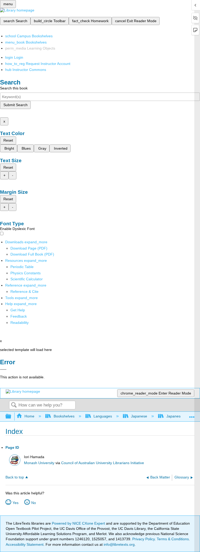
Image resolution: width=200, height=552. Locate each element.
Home (29, 416)
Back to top (14, 477)
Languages (102, 416)
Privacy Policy (143, 539)
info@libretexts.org (119, 544)
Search (13, 405)
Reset (8, 140)
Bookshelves (64, 416)
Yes (15, 503)
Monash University (39, 463)
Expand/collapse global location (192, 415)
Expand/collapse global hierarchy (11, 416)
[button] (18, 316)
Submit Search (15, 105)
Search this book (14, 88)
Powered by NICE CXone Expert (79, 523)
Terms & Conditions (173, 539)
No (33, 503)
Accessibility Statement (24, 544)
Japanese (139, 416)
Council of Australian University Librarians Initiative (102, 463)
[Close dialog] (3, 369)
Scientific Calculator (26, 279)
